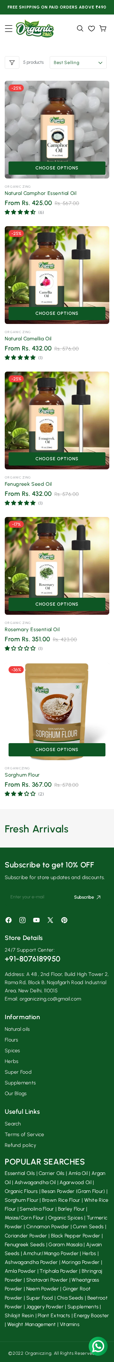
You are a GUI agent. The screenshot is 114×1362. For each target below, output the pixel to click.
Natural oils (17, 1029)
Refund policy (20, 1145)
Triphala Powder (59, 1271)
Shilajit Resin (19, 1315)
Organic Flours (21, 1191)
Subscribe (84, 897)
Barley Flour (71, 1209)
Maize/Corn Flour (24, 1218)
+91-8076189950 (32, 958)
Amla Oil (78, 1173)
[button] (9, 28)
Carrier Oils (52, 1173)
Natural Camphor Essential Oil (40, 193)
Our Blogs (16, 1093)
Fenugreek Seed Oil (28, 484)
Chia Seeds (70, 1298)
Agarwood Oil (76, 1182)
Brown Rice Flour (61, 1200)
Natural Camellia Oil (28, 339)
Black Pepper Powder (75, 1236)
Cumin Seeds (88, 1227)
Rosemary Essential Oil (32, 629)
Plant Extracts (54, 1315)
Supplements (20, 1083)
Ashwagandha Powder (31, 1262)
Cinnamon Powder (47, 1227)
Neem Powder (42, 1289)
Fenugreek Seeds (25, 1245)
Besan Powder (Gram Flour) (73, 1191)
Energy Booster (91, 1315)
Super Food (18, 1072)
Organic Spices (65, 1218)
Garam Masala (65, 1245)
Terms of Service (24, 1134)
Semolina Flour (37, 1209)
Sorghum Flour (22, 775)
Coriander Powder (26, 1236)
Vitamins (69, 1324)
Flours (11, 1040)
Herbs (12, 1061)
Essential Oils (20, 1173)
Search (13, 1124)
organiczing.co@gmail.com (50, 999)
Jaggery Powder (45, 1307)
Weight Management (31, 1324)
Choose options (57, 168)
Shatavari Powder (47, 1280)
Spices (12, 1051)
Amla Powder (20, 1271)
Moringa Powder (80, 1262)
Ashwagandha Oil (35, 1182)
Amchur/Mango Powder (51, 1253)
